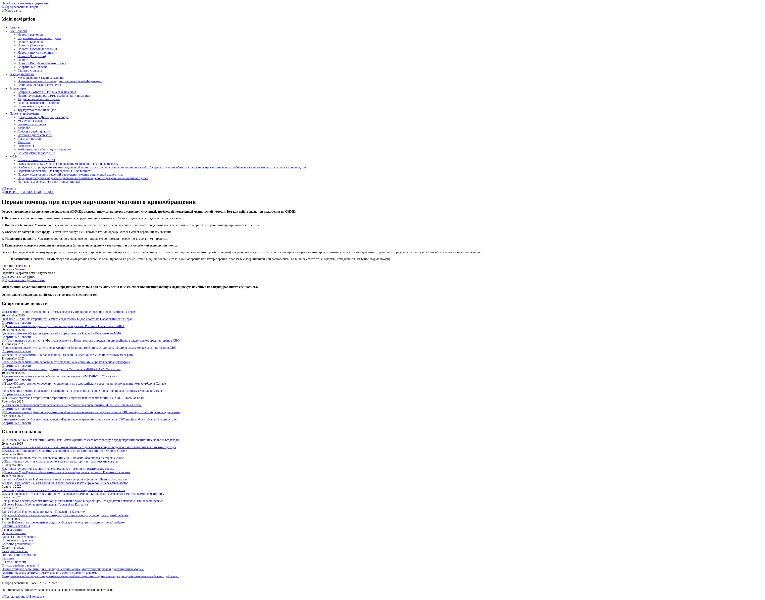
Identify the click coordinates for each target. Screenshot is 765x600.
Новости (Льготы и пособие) (37, 49)
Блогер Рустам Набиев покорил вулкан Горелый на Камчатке (43, 511)
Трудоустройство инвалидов (37, 110)
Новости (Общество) (32, 56)
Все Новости (18, 31)
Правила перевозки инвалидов (39, 102)
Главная (15, 27)
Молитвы (24, 142)
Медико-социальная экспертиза (39, 99)
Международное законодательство (41, 77)
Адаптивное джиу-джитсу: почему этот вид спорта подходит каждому (49, 572)
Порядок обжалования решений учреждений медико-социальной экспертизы (70, 174)
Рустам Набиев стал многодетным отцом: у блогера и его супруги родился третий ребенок (63, 522)
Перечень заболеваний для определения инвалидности (55, 171)
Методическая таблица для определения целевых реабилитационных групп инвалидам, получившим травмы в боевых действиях (90, 576)
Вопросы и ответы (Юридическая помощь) (47, 92)
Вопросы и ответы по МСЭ (36, 160)
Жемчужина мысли (31, 120)
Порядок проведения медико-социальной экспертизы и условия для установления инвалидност (83, 178)
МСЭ (13, 156)
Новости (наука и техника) (36, 52)
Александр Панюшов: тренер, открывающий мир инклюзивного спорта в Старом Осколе (63, 458)
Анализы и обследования (19, 536)
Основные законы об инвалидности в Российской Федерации (60, 81)
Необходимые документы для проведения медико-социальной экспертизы (68, 163)
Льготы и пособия (30, 138)
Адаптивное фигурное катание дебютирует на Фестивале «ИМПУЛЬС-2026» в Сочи (59, 376)
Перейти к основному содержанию (25, 3)
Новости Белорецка (31, 41)
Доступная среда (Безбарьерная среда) (43, 117)
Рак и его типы (12, 529)
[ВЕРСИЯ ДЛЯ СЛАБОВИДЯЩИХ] (28, 192)
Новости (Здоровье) (31, 45)
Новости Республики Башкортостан (42, 63)
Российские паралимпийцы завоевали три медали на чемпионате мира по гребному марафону (66, 362)
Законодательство (22, 74)
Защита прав (18, 88)
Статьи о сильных (30, 70)
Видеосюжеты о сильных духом (39, 38)
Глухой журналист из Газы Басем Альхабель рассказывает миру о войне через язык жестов (63, 490)
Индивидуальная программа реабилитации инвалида (54, 95)
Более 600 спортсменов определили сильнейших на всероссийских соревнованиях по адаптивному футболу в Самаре (82, 390)
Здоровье (24, 128)
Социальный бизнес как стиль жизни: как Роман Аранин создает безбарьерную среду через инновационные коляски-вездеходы (89, 447)
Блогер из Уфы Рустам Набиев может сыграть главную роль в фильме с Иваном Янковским (64, 479)
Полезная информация (25, 113)
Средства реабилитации (34, 131)
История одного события (35, 135)
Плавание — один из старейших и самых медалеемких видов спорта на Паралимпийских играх (67, 319)
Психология (26, 145)
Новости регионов (30, 34)
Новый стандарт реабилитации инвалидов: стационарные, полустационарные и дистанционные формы (73, 569)
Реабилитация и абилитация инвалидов (45, 149)
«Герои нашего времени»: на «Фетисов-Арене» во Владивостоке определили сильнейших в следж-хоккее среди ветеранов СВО (89, 347)
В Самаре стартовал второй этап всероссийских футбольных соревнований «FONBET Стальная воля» (72, 405)
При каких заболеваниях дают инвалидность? (49, 181)
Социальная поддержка (33, 106)
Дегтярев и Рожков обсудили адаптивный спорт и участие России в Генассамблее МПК (61, 333)
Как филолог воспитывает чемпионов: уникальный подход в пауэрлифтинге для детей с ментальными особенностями (82, 501)
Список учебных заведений (36, 153)
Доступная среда (13, 547)
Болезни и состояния (32, 124)
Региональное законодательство (39, 84)
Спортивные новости (32, 67)
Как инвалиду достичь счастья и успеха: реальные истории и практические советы (58, 468)
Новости (23, 59)
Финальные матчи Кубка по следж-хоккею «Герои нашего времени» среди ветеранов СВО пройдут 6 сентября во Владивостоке (89, 419)
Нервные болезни (14, 269)
